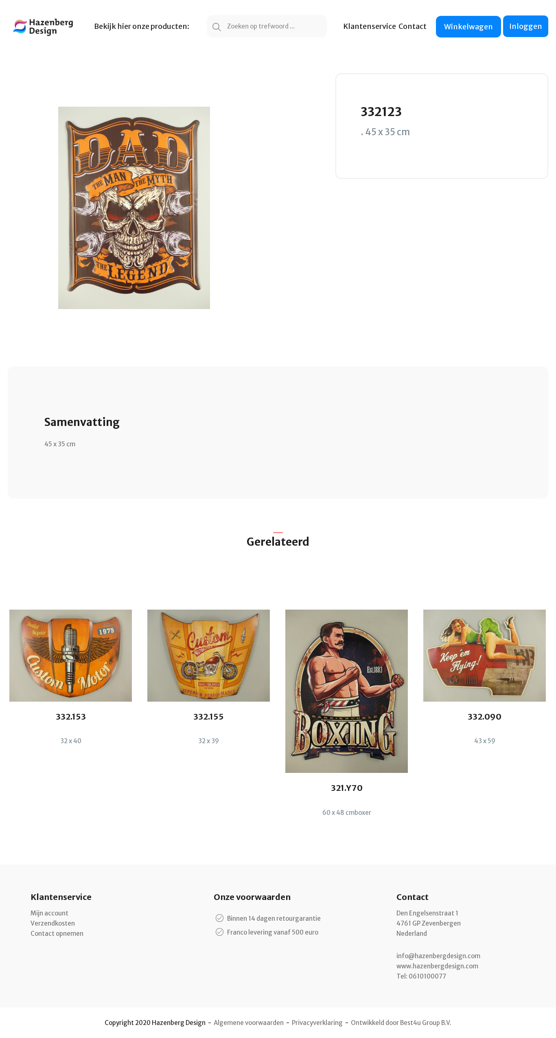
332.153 (71, 716)
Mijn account (49, 913)
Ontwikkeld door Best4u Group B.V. (401, 1023)
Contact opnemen (57, 933)
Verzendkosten (53, 923)
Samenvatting (82, 422)
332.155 (208, 716)
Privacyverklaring (317, 1023)
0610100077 (427, 976)
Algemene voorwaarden (249, 1023)
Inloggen (525, 26)
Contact (412, 26)
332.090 (484, 716)
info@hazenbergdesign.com (438, 956)
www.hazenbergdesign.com (437, 966)
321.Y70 (347, 788)
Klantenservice (369, 26)
